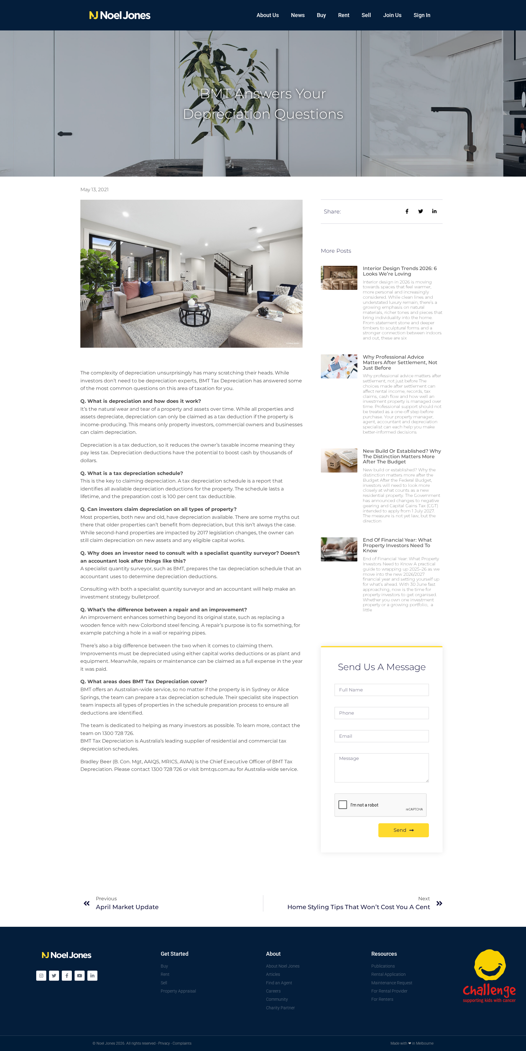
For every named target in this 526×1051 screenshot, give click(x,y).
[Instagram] (41, 976)
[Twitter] (54, 976)
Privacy (164, 1043)
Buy (321, 15)
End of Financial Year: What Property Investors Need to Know (397, 545)
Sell (366, 15)
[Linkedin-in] (92, 976)
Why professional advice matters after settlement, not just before (400, 362)
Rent (343, 15)
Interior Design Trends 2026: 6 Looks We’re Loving (400, 271)
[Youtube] (80, 976)
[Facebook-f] (67, 976)
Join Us (392, 15)
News (298, 15)
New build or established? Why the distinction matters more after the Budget (402, 456)
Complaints (182, 1043)
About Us (268, 15)
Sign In (422, 15)
